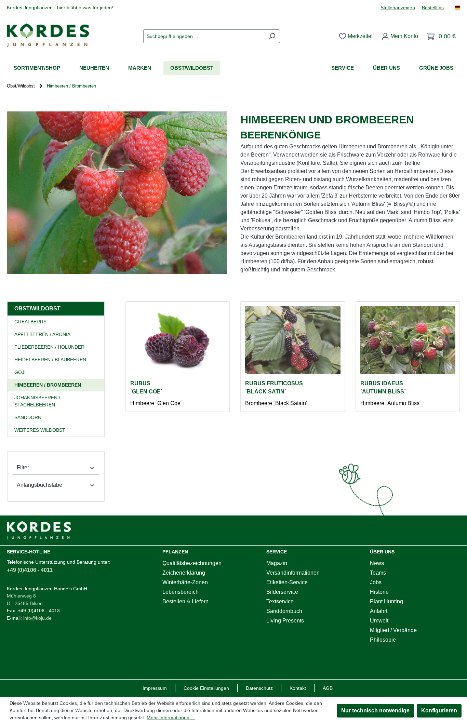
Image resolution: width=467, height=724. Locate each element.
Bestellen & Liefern (185, 601)
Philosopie (383, 640)
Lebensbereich (180, 592)
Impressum (155, 688)
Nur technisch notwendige (375, 710)
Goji (20, 372)
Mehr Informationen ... (171, 717)
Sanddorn (27, 417)
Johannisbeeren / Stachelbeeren (37, 401)
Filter (23, 467)
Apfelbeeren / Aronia (42, 334)
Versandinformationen (293, 573)
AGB (328, 688)
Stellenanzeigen (398, 7)
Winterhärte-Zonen (185, 582)
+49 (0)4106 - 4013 (39, 610)
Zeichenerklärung (183, 573)
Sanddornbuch (284, 611)
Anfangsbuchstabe (39, 485)
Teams (378, 573)
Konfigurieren (439, 710)
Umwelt (379, 621)
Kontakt (298, 688)
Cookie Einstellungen (206, 688)
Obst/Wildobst (37, 308)
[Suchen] (272, 36)
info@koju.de (37, 618)
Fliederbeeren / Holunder (49, 347)
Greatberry (30, 321)
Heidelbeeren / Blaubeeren (50, 359)
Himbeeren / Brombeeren (47, 385)
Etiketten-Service (287, 582)
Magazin (276, 563)
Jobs (376, 582)
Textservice (280, 601)
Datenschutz (259, 688)
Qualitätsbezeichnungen (192, 563)
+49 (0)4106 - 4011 (30, 570)
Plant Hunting (386, 601)
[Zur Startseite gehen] (48, 35)
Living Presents (285, 621)
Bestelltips (433, 7)
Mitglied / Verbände (393, 630)
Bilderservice (282, 592)
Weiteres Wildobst (39, 430)
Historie (379, 592)
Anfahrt (378, 611)
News (377, 563)
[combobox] (203, 36)
